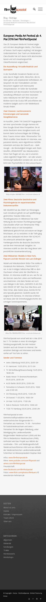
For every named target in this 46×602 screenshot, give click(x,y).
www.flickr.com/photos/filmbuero (23, 472)
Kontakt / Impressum (12, 514)
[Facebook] (33, 599)
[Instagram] (37, 599)
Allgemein (7, 540)
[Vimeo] (41, 599)
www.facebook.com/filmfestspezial (17, 469)
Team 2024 (8, 518)
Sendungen (25, 21)
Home (6, 511)
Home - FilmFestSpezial (21, 593)
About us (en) (9, 507)
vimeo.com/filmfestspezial (14, 463)
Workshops (8, 557)
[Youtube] (29, 599)
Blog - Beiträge (10, 18)
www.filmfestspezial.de (18, 457)
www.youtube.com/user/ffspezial (22, 460)
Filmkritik (7, 543)
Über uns (7, 521)
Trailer (6, 550)
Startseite (16, 21)
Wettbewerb (9, 553)
